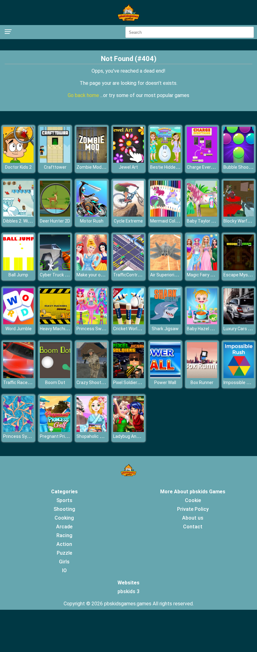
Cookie (193, 500)
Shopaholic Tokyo (94, 436)
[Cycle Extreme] (128, 215)
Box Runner (202, 382)
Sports (64, 500)
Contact (192, 527)
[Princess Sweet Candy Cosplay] (91, 322)
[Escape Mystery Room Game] (238, 268)
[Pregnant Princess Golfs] (55, 430)
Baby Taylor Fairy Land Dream (216, 220)
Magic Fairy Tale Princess (212, 274)
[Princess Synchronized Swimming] (18, 430)
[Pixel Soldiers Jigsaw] (128, 376)
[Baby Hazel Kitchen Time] (202, 322)
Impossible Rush (240, 382)
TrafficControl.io (129, 274)
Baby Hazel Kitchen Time (212, 328)
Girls (64, 562)
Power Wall (165, 382)
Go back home (84, 95)
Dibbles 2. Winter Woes (26, 220)
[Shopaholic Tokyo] (91, 430)
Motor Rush (91, 220)
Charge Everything (205, 167)
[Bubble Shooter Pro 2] (238, 161)
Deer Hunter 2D (55, 220)
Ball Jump (18, 274)
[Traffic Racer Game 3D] (18, 376)
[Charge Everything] (202, 161)
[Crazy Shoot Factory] (91, 376)
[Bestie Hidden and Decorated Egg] (165, 161)
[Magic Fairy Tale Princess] (202, 268)
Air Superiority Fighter (171, 274)
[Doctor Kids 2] (18, 161)
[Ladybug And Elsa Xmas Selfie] (128, 430)
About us (192, 518)
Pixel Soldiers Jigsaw (134, 382)
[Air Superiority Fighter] (165, 268)
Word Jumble (18, 328)
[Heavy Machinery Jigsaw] (55, 322)
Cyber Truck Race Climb (63, 274)
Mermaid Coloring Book (173, 220)
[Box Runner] (202, 376)
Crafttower (55, 167)
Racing (64, 535)
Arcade (64, 527)
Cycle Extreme (128, 220)
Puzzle (64, 553)
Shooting (64, 509)
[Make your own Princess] (91, 268)
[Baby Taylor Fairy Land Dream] (202, 215)
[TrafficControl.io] (128, 268)
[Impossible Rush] (238, 376)
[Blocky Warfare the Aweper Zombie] (238, 215)
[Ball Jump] (18, 268)
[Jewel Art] (128, 161)
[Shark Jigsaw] (165, 322)
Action (64, 544)
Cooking (64, 518)
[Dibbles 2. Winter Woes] (18, 215)
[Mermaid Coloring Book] (165, 215)
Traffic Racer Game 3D (25, 382)
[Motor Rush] (91, 215)
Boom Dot (55, 382)
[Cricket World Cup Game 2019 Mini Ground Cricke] (128, 322)
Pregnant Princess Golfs (64, 436)
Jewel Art (128, 167)
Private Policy (193, 509)
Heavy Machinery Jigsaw (64, 328)
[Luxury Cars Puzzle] (238, 322)
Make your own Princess (100, 274)
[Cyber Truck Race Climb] (55, 268)
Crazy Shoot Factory (97, 382)
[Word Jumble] (18, 322)
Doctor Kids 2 (18, 167)
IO (64, 570)
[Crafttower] (55, 161)
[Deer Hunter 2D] (55, 215)
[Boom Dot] (55, 376)
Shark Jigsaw (165, 328)
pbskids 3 (128, 591)
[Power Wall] (165, 376)
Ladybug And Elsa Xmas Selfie (143, 436)
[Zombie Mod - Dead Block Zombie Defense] (91, 161)
